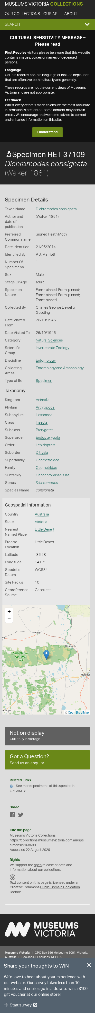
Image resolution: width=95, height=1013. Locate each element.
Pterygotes (45, 430)
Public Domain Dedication (60, 887)
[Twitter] (21, 816)
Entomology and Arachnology (60, 368)
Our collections (22, 14)
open (38, 865)
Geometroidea (47, 460)
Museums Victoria (44, 4)
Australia (42, 514)
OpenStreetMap (78, 712)
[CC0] (13, 877)
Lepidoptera (46, 445)
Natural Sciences (49, 340)
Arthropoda (45, 407)
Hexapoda (44, 415)
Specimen (44, 381)
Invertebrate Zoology (52, 348)
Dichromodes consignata (56, 209)
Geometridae (46, 468)
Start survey (20, 1005)
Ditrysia (42, 452)
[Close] (89, 966)
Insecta (42, 422)
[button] (47, 24)
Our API (50, 14)
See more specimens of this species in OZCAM (42, 788)
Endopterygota (48, 437)
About (70, 14)
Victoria (41, 522)
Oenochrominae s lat (52, 475)
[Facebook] (13, 816)
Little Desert (44, 529)
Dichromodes (47, 483)
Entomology (46, 360)
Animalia (42, 400)
